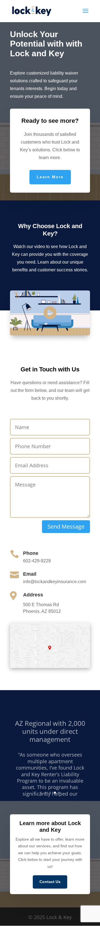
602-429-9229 (37, 560)
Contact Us (50, 881)
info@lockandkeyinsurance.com (54, 581)
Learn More (50, 177)
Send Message (66, 526)
